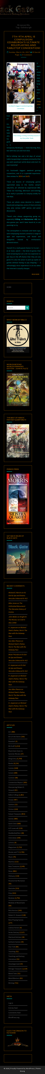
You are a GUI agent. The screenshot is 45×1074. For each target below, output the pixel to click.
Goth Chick (12, 823)
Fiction (11, 809)
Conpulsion (39, 104)
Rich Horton (13, 910)
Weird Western (13, 978)
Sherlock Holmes (14, 937)
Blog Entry (12, 758)
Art (9, 732)
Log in (10, 1003)
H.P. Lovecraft (13, 828)
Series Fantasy (13, 932)
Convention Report (15, 782)
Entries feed (12, 1008)
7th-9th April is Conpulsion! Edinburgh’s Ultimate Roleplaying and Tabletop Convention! (24, 42)
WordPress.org (13, 1017)
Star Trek (11, 947)
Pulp (10, 893)
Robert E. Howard (15, 915)
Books (10, 763)
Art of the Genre (14, 736)
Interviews (12, 838)
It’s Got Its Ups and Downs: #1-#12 (17, 595)
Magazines (12, 847)
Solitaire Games (14, 942)
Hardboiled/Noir (14, 833)
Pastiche (11, 888)
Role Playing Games (15, 920)
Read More (36, 274)
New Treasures (13, 866)
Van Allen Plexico (14, 689)
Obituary (11, 876)
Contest (11, 778)
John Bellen (12, 617)
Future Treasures (14, 814)
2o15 (27, 176)
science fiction (13, 928)
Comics (11, 768)
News (10, 871)
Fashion (11, 804)
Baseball (11, 741)
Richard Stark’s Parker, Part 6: (17, 647)
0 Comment (27, 55)
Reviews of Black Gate (16, 903)
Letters (11, 842)
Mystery (11, 862)
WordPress (30, 1068)
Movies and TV (13, 852)
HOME (9, 287)
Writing (11, 983)
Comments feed (14, 1013)
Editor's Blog (13, 795)
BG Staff (11, 746)
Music (10, 857)
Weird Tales (12, 973)
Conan (10, 773)
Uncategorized (13, 964)
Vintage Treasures (15, 969)
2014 (21, 176)
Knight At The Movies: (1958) (17, 620)
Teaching (11, 951)
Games (11, 819)
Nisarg (22, 1071)
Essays (10, 800)
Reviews (11, 898)
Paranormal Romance (16, 881)
